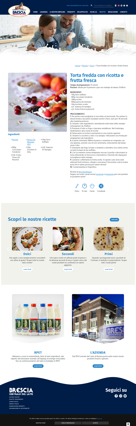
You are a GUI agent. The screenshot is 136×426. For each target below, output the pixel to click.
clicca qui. (99, 418)
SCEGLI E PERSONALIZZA (68, 422)
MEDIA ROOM (113, 12)
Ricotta (15, 139)
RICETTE (103, 12)
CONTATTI (123, 12)
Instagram (109, 174)
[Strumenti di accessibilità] (128, 424)
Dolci (92, 65)
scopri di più (27, 269)
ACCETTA (95, 422)
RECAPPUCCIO (82, 12)
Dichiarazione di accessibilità (19, 408)
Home (77, 65)
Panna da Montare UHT (31, 141)
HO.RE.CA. (93, 12)
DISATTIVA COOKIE (40, 422)
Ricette (85, 65)
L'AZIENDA (43, 12)
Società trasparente (16, 399)
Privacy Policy (14, 404)
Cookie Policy (13, 401)
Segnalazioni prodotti (17, 406)
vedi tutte (114, 219)
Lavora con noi (14, 397)
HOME (35, 12)
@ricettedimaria (85, 172)
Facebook (99, 174)
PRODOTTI (71, 12)
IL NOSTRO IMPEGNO (57, 12)
